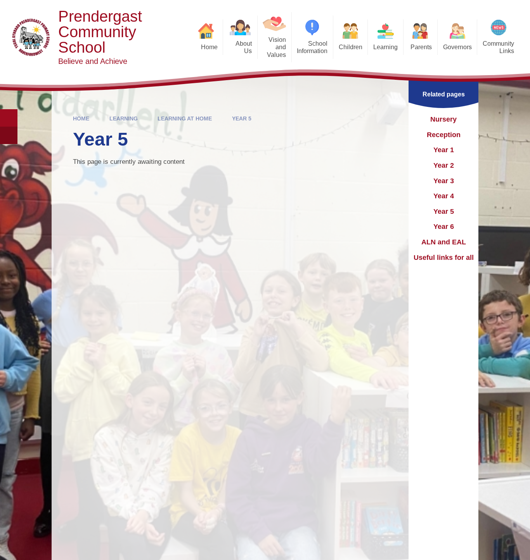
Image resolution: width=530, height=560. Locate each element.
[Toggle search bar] (8, 118)
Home (81, 118)
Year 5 (241, 118)
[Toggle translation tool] (8, 135)
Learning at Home (185, 118)
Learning (123, 118)
